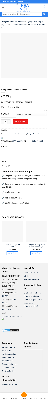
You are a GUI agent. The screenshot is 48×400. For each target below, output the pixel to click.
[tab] (24, 161)
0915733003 (6, 310)
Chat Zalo (5, 398)
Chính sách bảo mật (31, 296)
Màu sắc (5, 114)
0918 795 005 (37, 141)
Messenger (14, 398)
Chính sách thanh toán (32, 293)
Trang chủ (5, 22)
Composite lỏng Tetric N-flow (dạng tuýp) (36, 246)
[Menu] (3, 7)
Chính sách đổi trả (31, 306)
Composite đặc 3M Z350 (12, 246)
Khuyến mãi (33, 398)
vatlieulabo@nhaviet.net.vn (12, 316)
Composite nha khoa (19, 24)
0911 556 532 (18, 141)
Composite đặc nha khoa (17, 134)
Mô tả (4, 161)
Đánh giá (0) (6, 166)
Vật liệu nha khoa (18, 22)
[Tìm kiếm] (44, 14)
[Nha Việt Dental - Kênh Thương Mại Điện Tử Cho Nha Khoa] (24, 7)
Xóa (45, 110)
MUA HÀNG (20, 122)
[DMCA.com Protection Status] (10, 330)
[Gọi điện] (24, 395)
